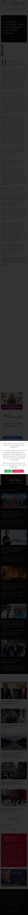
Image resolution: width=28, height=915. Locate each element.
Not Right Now (18, 471)
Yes (8, 471)
